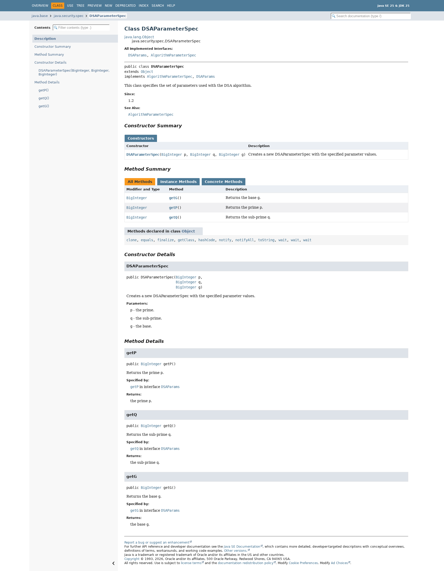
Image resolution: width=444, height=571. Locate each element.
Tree (81, 5)
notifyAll (244, 240)
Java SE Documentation (242, 546)
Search (158, 5)
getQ (173, 217)
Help (171, 5)
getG (173, 198)
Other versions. (235, 551)
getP (173, 208)
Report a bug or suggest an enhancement (156, 542)
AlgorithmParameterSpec (173, 55)
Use (70, 5)
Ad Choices (339, 563)
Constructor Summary (52, 47)
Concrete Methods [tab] (223, 182)
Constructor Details (50, 62)
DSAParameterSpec (107, 16)
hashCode (206, 240)
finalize (165, 240)
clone (131, 240)
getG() (44, 106)
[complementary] (303, 563)
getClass (186, 240)
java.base (40, 16)
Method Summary (49, 54)
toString (266, 240)
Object (147, 72)
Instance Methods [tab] (178, 182)
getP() (44, 90)
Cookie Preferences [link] (303, 563)
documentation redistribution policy (245, 563)
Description (45, 39)
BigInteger (171, 154)
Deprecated (125, 5)
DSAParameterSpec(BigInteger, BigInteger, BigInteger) (74, 72)
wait (283, 240)
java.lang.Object (139, 37)
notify (225, 240)
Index (144, 5)
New (108, 5)
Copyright (132, 559)
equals (147, 240)
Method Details (47, 82)
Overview (40, 5)
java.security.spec (69, 16)
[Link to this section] (185, 125)
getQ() (44, 98)
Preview (95, 5)
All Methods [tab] (140, 182)
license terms (191, 563)
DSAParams (137, 55)
